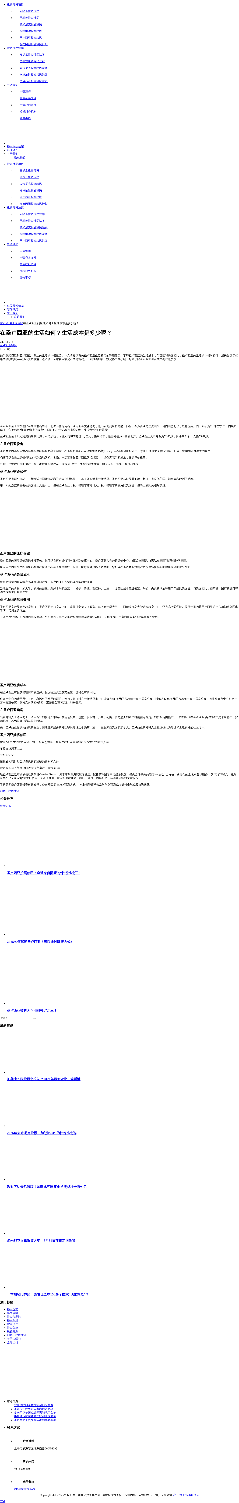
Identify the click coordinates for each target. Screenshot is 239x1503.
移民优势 (12, 1309)
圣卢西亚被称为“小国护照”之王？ (32, 1010)
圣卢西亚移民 (14, 323)
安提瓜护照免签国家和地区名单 (33, 1405)
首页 (3, 323)
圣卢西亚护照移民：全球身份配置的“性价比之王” (43, 873)
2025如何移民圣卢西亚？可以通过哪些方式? (39, 942)
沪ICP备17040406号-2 (186, 1495)
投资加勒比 (14, 1316)
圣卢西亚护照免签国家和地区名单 (35, 1419)
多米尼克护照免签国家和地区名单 (35, 1412)
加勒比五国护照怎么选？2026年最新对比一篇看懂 (43, 1079)
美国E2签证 (14, 1338)
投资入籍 (12, 1327)
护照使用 (12, 1324)
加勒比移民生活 (10, 791)
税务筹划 (12, 1331)
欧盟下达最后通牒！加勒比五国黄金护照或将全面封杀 (47, 1187)
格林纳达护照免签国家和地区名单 (35, 1416)
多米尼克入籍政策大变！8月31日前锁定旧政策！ (43, 1240)
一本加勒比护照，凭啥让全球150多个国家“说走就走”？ (48, 1294)
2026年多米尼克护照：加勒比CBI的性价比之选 (41, 1133)
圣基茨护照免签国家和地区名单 (33, 1408)
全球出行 (12, 1342)
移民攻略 (12, 1313)
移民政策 (12, 1320)
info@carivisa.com (24, 1488)
